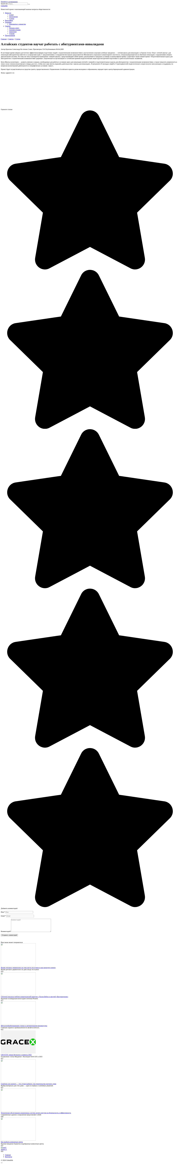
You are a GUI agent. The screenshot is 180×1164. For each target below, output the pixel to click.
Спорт (11, 15)
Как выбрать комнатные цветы (12, 1142)
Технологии (13, 17)
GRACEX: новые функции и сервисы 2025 (16, 1055)
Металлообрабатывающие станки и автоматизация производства (24, 1026)
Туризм (11, 33)
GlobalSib (4, 6)
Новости (8, 13)
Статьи (11, 18)
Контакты (8, 1157)
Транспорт (13, 32)
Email (3, 916)
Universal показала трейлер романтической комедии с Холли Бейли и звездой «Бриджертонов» (34, 997)
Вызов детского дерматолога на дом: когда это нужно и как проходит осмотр (28, 968)
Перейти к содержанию (9, 2)
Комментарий (6, 931)
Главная (8, 1155)
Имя (3, 912)
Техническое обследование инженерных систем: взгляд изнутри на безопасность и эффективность (36, 1113)
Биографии (9, 20)
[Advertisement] (63, 92)
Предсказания (10, 35)
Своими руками (15, 30)
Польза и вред (14, 28)
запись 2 (4, 1149)
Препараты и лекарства (17, 24)
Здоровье (8, 22)
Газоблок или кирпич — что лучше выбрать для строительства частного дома (28, 1084)
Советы (7, 26)
